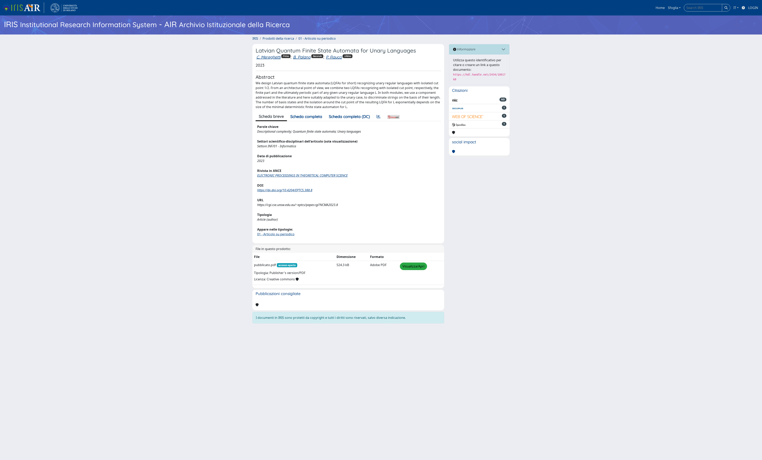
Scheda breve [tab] (271, 116)
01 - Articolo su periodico (317, 38)
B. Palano (302, 57)
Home (660, 8)
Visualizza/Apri (413, 266)
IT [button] (734, 8)
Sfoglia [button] (673, 8)
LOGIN (753, 8)
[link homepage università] (64, 7)
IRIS (255, 38)
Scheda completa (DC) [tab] (349, 116)
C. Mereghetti (268, 57)
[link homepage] (23, 7)
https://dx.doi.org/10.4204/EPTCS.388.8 (284, 190)
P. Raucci (334, 57)
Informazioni (465, 49)
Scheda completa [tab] (306, 116)
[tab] (378, 116)
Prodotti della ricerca (278, 38)
